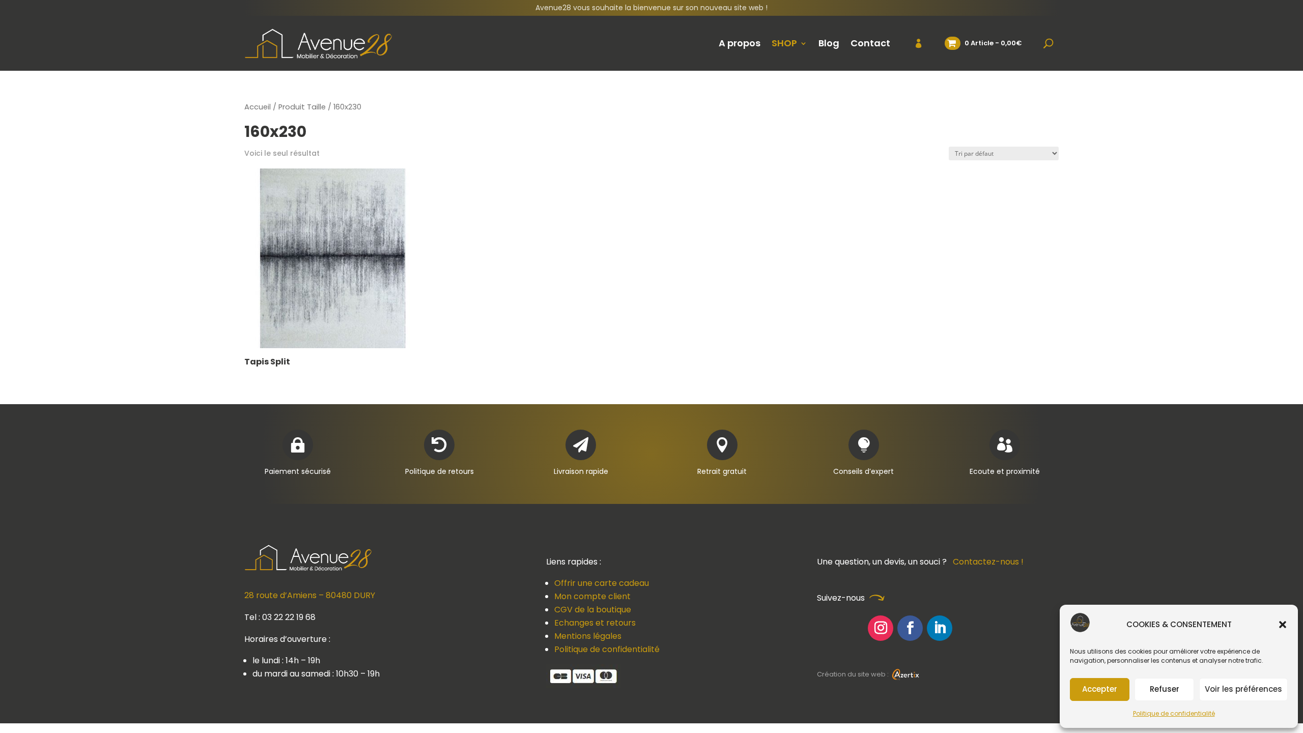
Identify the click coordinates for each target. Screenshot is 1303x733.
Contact (870, 43)
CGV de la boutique (592, 609)
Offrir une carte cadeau (601, 583)
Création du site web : (853, 674)
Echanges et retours (595, 623)
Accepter (1099, 689)
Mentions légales (587, 636)
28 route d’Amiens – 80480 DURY (309, 595)
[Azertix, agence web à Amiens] (905, 674)
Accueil (257, 107)
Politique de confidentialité (1174, 713)
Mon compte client (592, 596)
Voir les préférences (1243, 689)
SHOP (784, 43)
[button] (1283, 624)
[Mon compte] (912, 43)
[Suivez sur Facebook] (910, 628)
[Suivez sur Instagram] (880, 628)
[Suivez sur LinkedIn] (939, 628)
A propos (739, 43)
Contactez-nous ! (988, 562)
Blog (828, 43)
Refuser (1164, 689)
